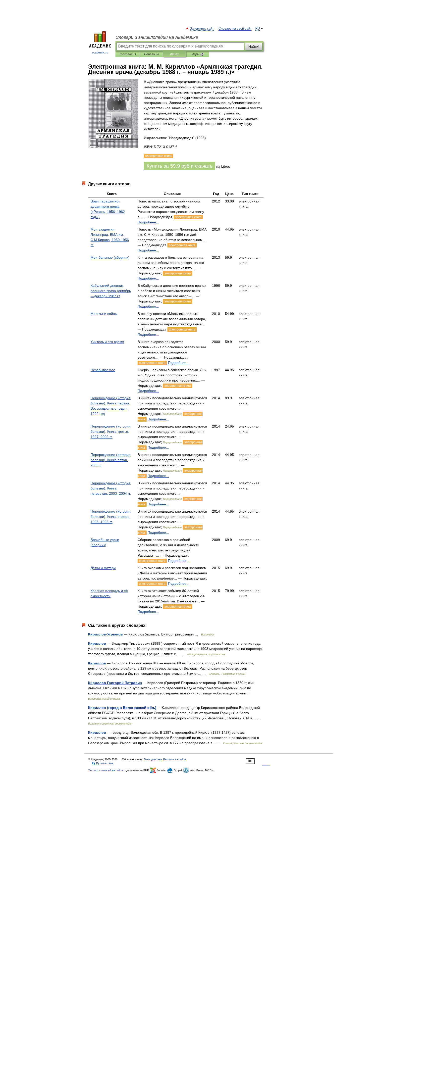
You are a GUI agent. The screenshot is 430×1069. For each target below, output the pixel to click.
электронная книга (188, 217)
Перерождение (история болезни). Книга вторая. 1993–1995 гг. (111, 516)
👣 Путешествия (102, 763)
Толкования (127, 54)
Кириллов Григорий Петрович (115, 683)
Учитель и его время (107, 342)
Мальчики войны (104, 314)
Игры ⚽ (198, 54)
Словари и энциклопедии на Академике (156, 37)
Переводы (151, 54)
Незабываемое (103, 370)
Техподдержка (153, 759)
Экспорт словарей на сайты (105, 770)
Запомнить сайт (202, 28)
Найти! (253, 47)
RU (257, 28)
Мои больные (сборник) (110, 257)
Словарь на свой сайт (235, 28)
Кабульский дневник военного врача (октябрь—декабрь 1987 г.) (111, 291)
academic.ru (100, 52)
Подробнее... (148, 222)
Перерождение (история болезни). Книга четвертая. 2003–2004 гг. (111, 488)
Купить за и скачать (180, 166)
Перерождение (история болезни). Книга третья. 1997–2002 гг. (111, 431)
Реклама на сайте (174, 759)
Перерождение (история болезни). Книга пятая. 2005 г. (111, 460)
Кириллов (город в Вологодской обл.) (122, 708)
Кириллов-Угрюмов (105, 634)
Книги (174, 54)
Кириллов (97, 643)
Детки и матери (103, 568)
